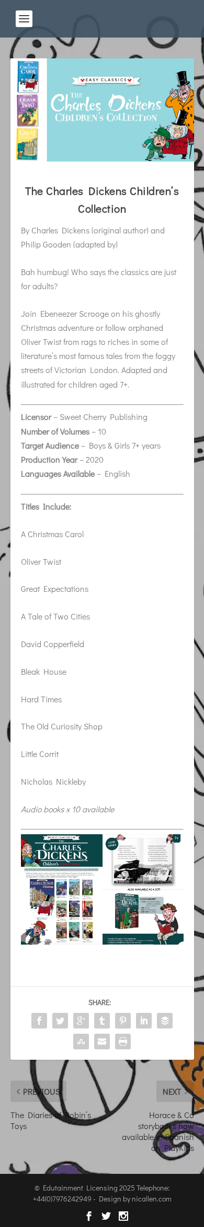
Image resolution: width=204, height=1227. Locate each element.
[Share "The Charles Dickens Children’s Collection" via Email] (102, 1041)
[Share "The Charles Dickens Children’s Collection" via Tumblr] (102, 1020)
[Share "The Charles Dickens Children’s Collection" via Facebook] (39, 1020)
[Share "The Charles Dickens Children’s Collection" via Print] (122, 1041)
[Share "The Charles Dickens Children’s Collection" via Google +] (81, 1020)
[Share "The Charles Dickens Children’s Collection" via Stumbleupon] (81, 1041)
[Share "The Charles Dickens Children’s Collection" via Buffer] (164, 1020)
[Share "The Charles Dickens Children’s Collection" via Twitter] (60, 1020)
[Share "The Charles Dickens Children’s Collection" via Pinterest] (122, 1020)
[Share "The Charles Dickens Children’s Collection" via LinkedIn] (143, 1020)
